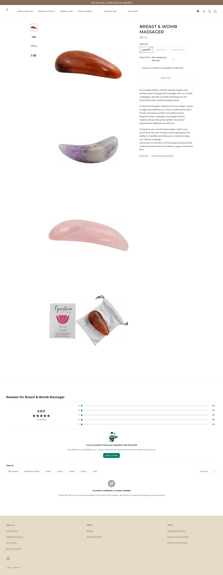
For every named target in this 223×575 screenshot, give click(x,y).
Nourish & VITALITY (46, 11)
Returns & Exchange (178, 537)
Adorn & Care (66, 11)
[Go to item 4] (33, 55)
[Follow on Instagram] (8, 558)
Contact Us (12, 531)
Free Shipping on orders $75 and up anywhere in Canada (111, 2)
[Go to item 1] (33, 27)
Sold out (166, 78)
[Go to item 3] (33, 46)
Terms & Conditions (177, 542)
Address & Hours (14, 537)
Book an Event (13, 549)
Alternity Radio (94, 537)
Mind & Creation (25, 11)
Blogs (90, 531)
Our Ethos (11, 542)
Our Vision (133, 11)
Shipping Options (176, 531)
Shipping (144, 156)
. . (98, 11)
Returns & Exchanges (163, 156)
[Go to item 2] (33, 36)
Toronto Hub (110, 11)
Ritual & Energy (85, 11)
